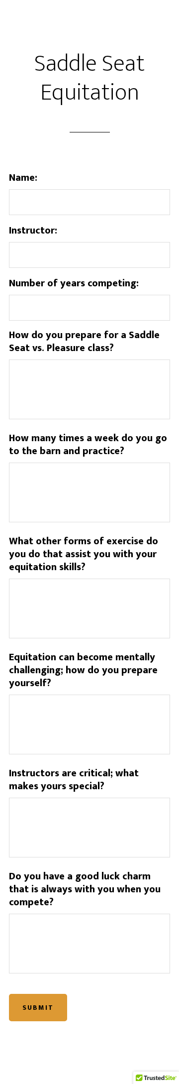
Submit (38, 1007)
